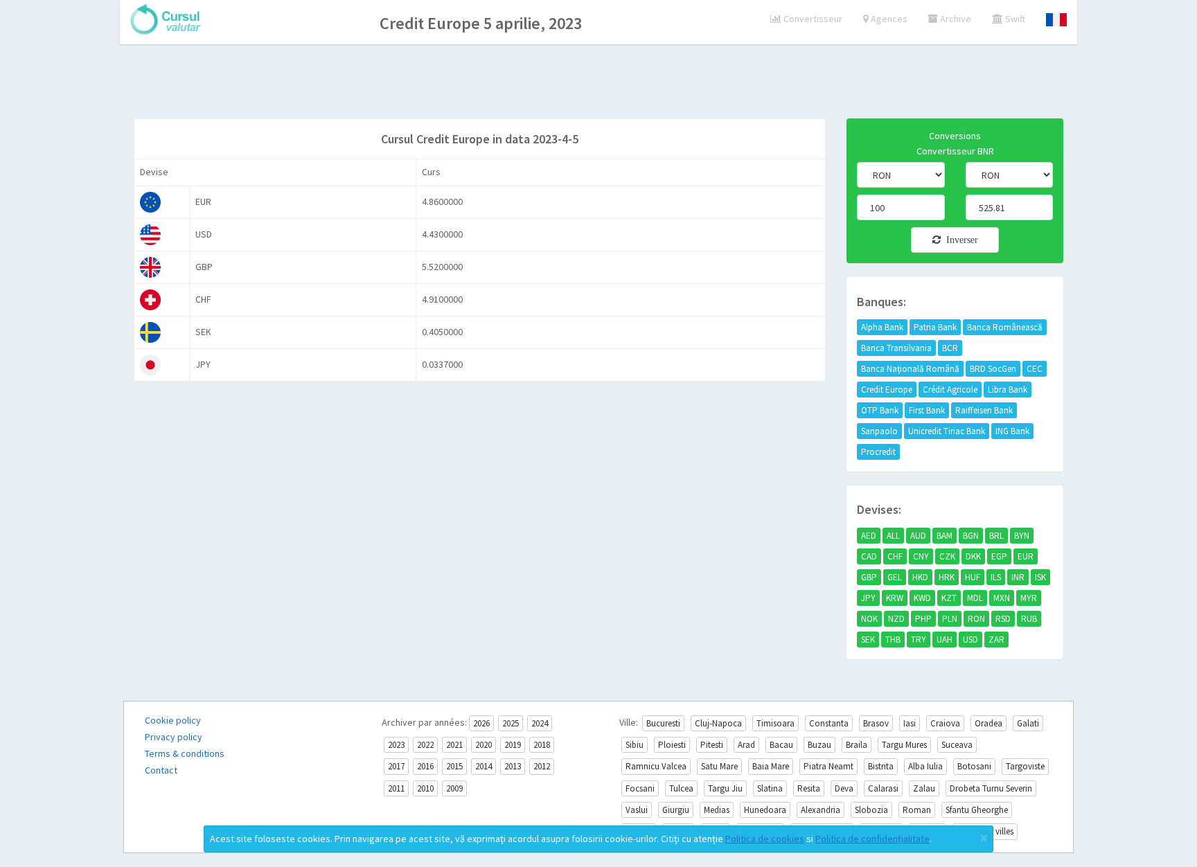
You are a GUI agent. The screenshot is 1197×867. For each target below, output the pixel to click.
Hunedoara (765, 810)
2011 (396, 788)
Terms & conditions (184, 753)
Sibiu (635, 745)
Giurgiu (675, 810)
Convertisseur (811, 18)
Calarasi (883, 788)
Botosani (974, 766)
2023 (396, 745)
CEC (1035, 369)
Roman (917, 810)
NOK (869, 619)
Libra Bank (1007, 389)
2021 (454, 745)
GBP (869, 577)
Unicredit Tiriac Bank (946, 431)
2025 (510, 723)
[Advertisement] (598, 83)
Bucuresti (663, 723)
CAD (869, 556)
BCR (950, 348)
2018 (541, 745)
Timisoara (775, 723)
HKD (920, 577)
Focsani (640, 788)
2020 (483, 745)
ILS (996, 577)
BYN (1021, 536)
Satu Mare (719, 766)
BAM (944, 536)
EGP (999, 556)
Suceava (957, 745)
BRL (996, 536)
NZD (896, 619)
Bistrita (881, 766)
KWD (922, 598)
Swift (1014, 18)
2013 (512, 766)
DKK (973, 556)
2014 (483, 766)
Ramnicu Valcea (656, 766)
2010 (425, 788)
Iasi (909, 723)
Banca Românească (1005, 327)
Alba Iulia (925, 766)
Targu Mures (904, 745)
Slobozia (871, 810)
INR (1018, 577)
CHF (895, 556)
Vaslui (637, 810)
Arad (746, 745)
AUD (918, 536)
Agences (888, 18)
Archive (954, 18)
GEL (894, 577)
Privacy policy (173, 737)
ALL (893, 536)
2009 (454, 788)
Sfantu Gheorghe (977, 810)
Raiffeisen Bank (984, 410)
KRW (894, 598)
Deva (844, 788)
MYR (1028, 598)
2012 (541, 766)
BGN (971, 536)
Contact (161, 770)
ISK (1040, 577)
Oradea (988, 723)
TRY (918, 639)
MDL (975, 598)
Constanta (829, 723)
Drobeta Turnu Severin (991, 788)
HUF (972, 577)
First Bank (927, 410)
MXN (1001, 598)
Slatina (770, 788)
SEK (868, 639)
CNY (921, 556)
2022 (425, 745)
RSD (1003, 619)
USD (970, 639)
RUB (1029, 619)
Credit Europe (886, 389)
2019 (512, 745)
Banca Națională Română (910, 369)
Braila (856, 745)
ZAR (996, 639)
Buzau (819, 745)
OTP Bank (879, 410)
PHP (923, 619)
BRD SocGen (993, 369)
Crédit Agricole (950, 389)
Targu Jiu (725, 788)
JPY (868, 598)
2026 (481, 723)
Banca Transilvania (896, 348)
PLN (949, 619)
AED (868, 536)
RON (976, 619)
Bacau (781, 745)
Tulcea (681, 788)
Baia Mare (770, 766)
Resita (808, 788)
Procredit (878, 452)
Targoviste (1025, 766)
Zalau (924, 788)
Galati (1028, 723)
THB (893, 639)
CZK (947, 556)
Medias (716, 810)
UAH (944, 639)
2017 (396, 766)
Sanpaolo (879, 431)
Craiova (945, 723)
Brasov (876, 723)
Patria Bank (935, 327)
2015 (454, 766)
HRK (947, 577)
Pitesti (711, 745)
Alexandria (820, 810)
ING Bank (1012, 431)
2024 (539, 723)
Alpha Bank (882, 327)
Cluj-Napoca (718, 723)
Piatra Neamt (828, 766)
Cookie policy (173, 720)
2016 (425, 766)
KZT (949, 598)
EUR (1026, 556)
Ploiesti (672, 745)
